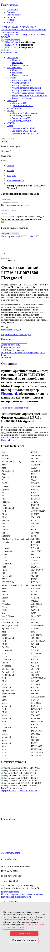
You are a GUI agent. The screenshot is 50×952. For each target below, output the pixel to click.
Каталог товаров (9, 52)
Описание (6, 352)
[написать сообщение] (5, 50)
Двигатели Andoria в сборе (25, 113)
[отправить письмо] (8, 50)
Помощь (11, 20)
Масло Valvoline (14, 108)
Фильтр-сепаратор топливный (26, 88)
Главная (10, 165)
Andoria (10, 110)
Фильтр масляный (20, 83)
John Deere (12, 100)
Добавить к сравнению (15, 350)
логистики (26, 317)
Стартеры (16, 60)
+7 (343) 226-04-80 (9, 27)
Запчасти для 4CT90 (21, 115)
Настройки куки (9, 860)
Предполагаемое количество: (15, 205)
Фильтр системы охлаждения (26, 90)
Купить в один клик (10, 347)
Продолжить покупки (27, 790)
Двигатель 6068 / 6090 (22, 105)
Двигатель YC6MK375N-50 (25, 133)
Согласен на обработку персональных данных (26, 216)
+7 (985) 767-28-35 (27, 27)
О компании (12, 9)
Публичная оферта (10, 892)
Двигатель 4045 (19, 103)
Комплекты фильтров (22, 98)
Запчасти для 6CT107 (22, 121)
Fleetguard (11, 77)
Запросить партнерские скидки (16, 334)
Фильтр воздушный (21, 80)
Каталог (10, 170)
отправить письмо (9, 32)
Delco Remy (12, 57)
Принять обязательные (24, 940)
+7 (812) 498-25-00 (9, 42)
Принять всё (24, 933)
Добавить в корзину (10, 345)
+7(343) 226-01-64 (9, 881)
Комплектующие (20, 65)
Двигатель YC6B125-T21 (24, 131)
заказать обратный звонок (13, 29)
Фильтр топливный (21, 85)
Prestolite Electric (14, 67)
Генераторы (17, 62)
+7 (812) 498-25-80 (9, 34)
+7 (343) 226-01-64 (27, 34)
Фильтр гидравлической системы (28, 93)
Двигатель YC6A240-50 (23, 128)
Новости (11, 17)
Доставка (11, 12)
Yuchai (10, 126)
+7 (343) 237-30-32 (9, 47)
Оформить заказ (8, 790)
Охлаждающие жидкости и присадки (29, 95)
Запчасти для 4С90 (21, 118)
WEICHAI (11, 123)
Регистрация (12, 5)
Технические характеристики (25, 352)
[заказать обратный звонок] (2, 50)
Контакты (11, 22)
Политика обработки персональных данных (22, 894)
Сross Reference (8, 440)
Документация (14, 14)
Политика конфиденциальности (16, 897)
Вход (3, 5)
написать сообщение (36, 29)
